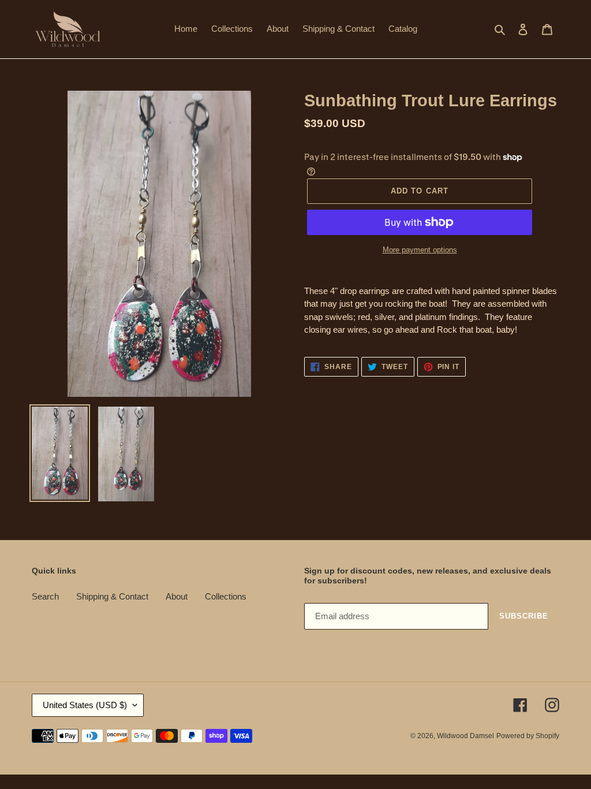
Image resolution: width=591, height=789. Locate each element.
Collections (225, 596)
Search (45, 596)
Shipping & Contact (112, 596)
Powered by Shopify (527, 736)
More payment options (420, 249)
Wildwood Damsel (465, 736)
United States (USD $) (85, 705)
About (177, 596)
